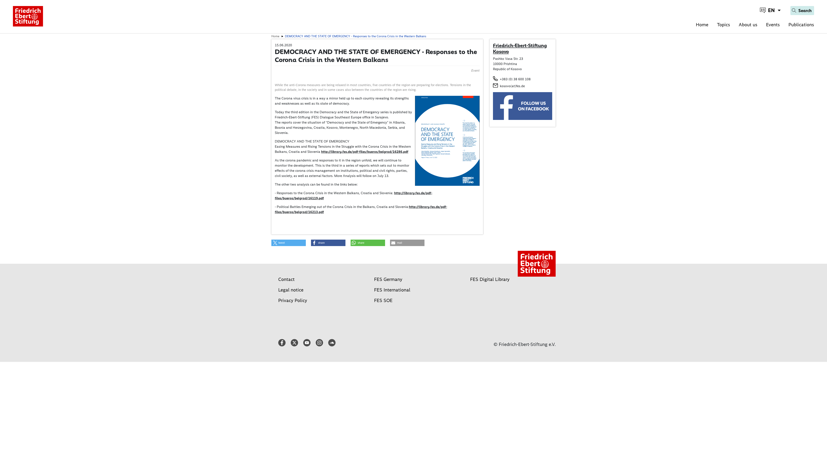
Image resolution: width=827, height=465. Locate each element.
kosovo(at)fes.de (512, 86)
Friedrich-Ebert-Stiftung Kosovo (520, 48)
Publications (801, 25)
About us (748, 25)
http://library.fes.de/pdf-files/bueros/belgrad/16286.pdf (364, 152)
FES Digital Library (490, 279)
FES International (392, 290)
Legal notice (290, 290)
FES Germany (388, 279)
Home (702, 25)
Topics (723, 25)
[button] (288, 243)
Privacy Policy (292, 300)
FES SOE (383, 300)
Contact (286, 279)
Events (773, 25)
